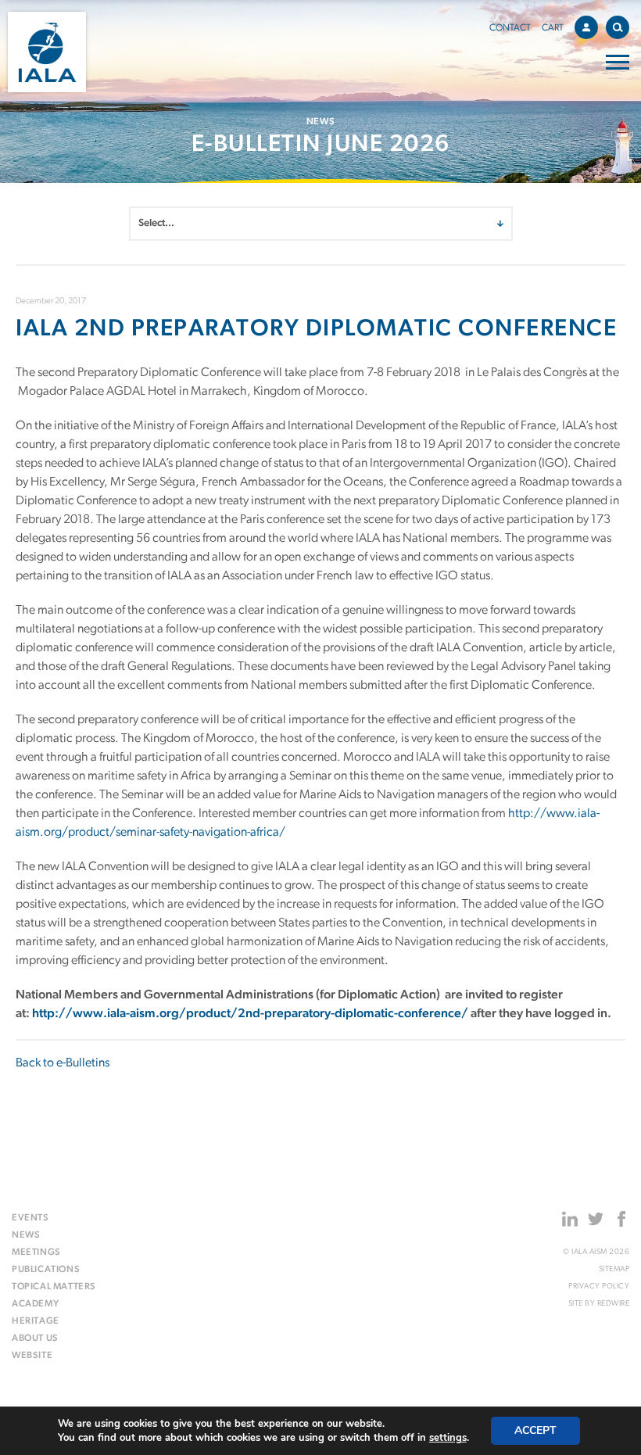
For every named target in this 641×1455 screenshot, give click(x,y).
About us (35, 1338)
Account (586, 27)
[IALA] (47, 52)
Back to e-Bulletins (62, 1063)
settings (448, 1438)
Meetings (36, 1252)
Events (30, 1218)
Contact (510, 28)
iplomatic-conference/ (405, 1014)
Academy (35, 1304)
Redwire (613, 1303)
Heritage (35, 1321)
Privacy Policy (598, 1286)
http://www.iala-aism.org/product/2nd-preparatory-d (187, 1014)
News (26, 1235)
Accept (535, 1430)
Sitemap (614, 1269)
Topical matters (54, 1287)
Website (32, 1355)
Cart (553, 28)
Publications (46, 1269)
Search (617, 27)
